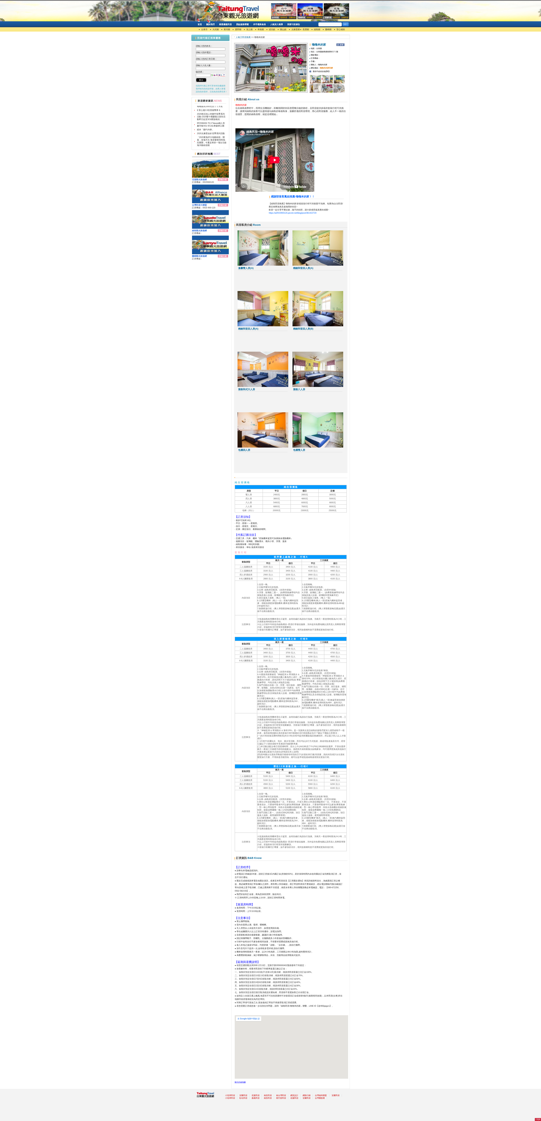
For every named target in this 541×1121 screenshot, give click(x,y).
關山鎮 (283, 29)
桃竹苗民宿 (281, 1098)
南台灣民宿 (281, 1095)
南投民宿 (268, 1095)
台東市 (204, 29)
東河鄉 (227, 29)
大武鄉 (215, 29)
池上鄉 (249, 29)
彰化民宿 (243, 1098)
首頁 (200, 24)
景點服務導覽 (242, 24)
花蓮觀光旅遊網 (199, 179)
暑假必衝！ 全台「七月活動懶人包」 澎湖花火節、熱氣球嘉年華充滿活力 (211, 137)
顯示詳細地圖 (240, 1082)
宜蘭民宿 (243, 1095)
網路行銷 (307, 1095)
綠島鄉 (317, 29)
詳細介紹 (223, 179)
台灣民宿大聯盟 (199, 205)
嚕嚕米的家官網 (326, 68)
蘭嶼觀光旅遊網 (199, 256)
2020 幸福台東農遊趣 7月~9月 (211, 124)
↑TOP (538, 1119)
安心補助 (340, 29)
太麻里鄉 (295, 29)
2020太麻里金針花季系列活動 (211, 108)
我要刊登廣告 (293, 24)
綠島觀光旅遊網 (199, 230)
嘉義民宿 (256, 1098)
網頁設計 (294, 1095)
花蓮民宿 (256, 1095)
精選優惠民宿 (225, 24)
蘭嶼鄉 (328, 29)
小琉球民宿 (230, 1095)
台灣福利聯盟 (321, 1095)
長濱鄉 (306, 29)
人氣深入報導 (276, 24)
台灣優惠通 (320, 1098)
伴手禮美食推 (259, 24)
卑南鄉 (261, 29)
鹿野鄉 (238, 29)
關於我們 (210, 24)
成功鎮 (272, 29)
